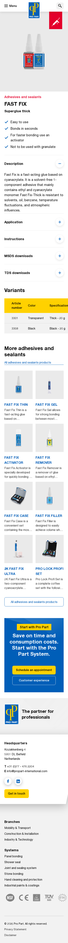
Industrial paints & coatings (21, 885)
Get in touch (16, 793)
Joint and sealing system (20, 867)
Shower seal (12, 862)
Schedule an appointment (34, 670)
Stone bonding (13, 873)
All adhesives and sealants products (27, 362)
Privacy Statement (15, 929)
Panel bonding (13, 856)
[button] (60, 6)
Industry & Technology (18, 839)
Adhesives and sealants (22, 97)
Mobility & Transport (17, 827)
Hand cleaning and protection (23, 879)
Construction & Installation (21, 833)
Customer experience (34, 680)
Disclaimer (10, 935)
